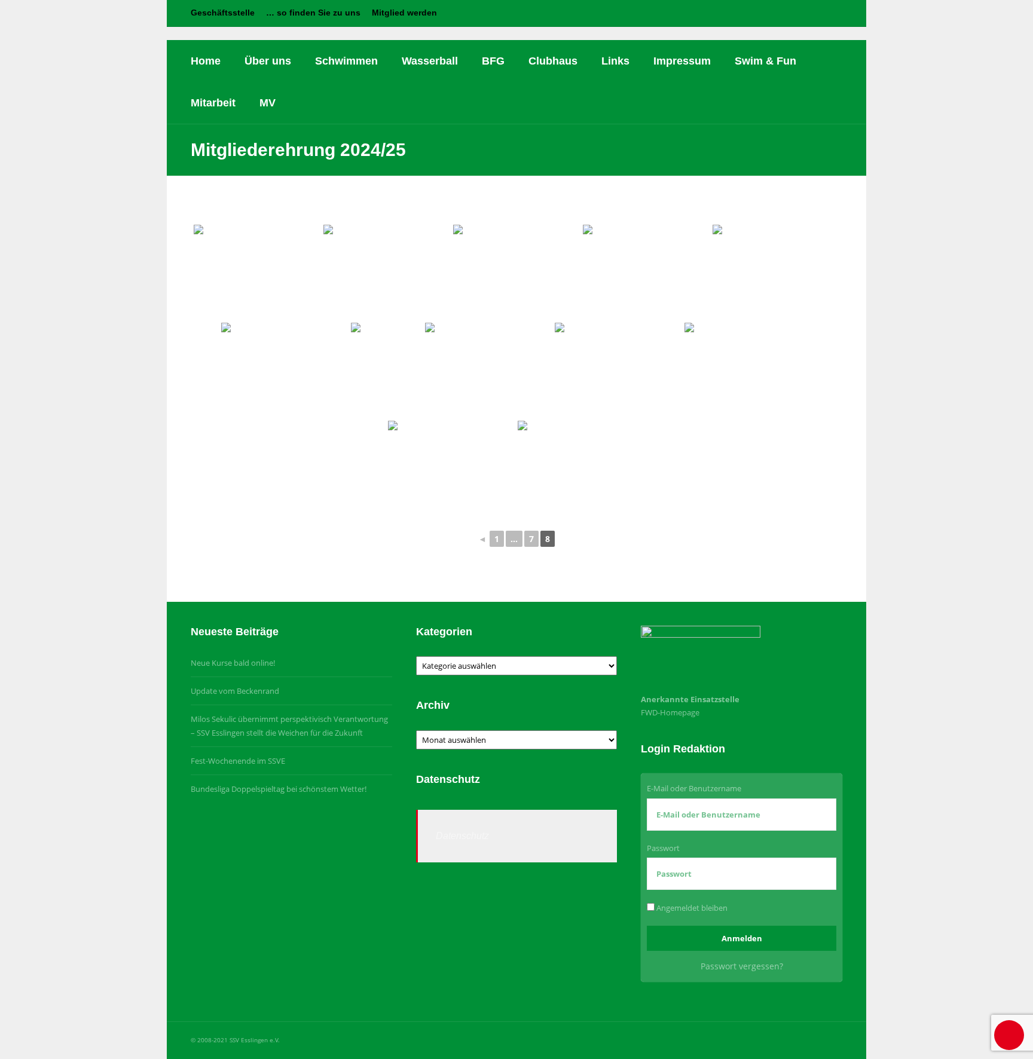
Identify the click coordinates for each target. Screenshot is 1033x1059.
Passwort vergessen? (742, 966)
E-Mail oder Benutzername (694, 788)
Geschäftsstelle (223, 12)
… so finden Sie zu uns (313, 12)
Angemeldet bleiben (691, 907)
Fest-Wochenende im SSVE (238, 760)
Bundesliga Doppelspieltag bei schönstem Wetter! (278, 788)
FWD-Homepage (670, 712)
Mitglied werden (404, 12)
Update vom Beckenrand (235, 690)
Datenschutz (462, 836)
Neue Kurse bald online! (233, 662)
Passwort (663, 848)
